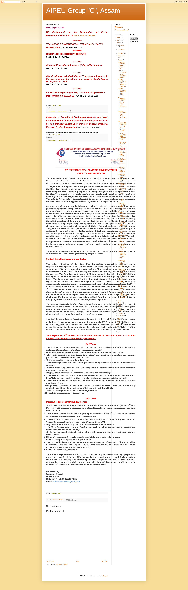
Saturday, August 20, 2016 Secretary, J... (122, 161)
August (120, 60)
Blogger (105, 576)
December (121, 45)
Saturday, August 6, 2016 (121, 231)
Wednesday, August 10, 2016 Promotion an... (122, 206)
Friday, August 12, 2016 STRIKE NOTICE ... (122, 191)
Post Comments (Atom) (61, 564)
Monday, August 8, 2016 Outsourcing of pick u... (122, 224)
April (119, 308)
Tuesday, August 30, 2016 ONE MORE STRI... (122, 92)
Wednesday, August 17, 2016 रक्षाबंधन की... (122, 169)
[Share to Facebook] (73, 500)
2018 (118, 38)
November (121, 49)
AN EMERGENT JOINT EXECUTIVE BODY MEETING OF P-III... (122, 126)
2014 (118, 321)
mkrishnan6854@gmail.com (66, 481)
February (121, 313)
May (119, 305)
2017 (118, 40)
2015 (118, 319)
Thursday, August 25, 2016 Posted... (122, 153)
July (119, 300)
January (120, 315)
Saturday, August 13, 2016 (122, 184)
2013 (118, 324)
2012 (118, 326)
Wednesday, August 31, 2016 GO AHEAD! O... (122, 65)
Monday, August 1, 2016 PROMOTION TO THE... (122, 294)
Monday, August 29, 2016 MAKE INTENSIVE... (122, 115)
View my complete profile (122, 30)
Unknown (120, 27)
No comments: (52, 111)
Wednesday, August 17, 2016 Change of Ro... (122, 177)
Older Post (104, 561)
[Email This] (67, 500)
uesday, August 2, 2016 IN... (121, 286)
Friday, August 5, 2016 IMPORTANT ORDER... (122, 246)
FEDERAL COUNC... (122, 198)
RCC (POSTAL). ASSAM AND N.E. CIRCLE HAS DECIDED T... (122, 103)
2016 (118, 43)
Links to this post (62, 111)
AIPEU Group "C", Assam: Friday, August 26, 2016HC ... (122, 74)
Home (77, 561)
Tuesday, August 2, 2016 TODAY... (121, 280)
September (121, 56)
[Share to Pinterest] (75, 500)
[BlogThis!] (69, 500)
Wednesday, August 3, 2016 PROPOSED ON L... (122, 272)
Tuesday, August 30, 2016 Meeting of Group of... (122, 83)
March (120, 310)
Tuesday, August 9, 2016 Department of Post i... (122, 215)
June (119, 303)
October (120, 53)
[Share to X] (71, 500)
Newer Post (50, 561)
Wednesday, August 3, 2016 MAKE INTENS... (121, 263)
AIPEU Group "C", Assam (83, 10)
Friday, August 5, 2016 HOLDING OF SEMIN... (122, 238)
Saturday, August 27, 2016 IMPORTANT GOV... (122, 136)
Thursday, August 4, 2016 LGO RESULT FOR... (122, 255)
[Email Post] (70, 111)
